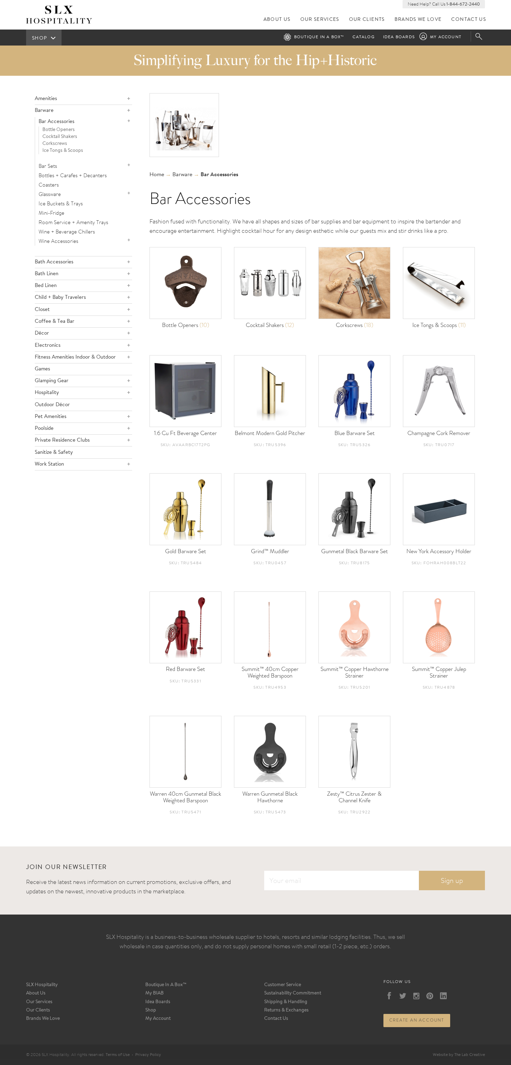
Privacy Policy (148, 1055)
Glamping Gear (51, 381)
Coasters (49, 184)
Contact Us (468, 19)
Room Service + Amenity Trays (73, 222)
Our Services (319, 19)
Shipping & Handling (285, 1002)
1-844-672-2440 (463, 4)
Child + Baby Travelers (60, 297)
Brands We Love (418, 19)
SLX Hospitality (42, 985)
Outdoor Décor (52, 405)
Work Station (49, 464)
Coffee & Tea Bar (54, 321)
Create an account (417, 1020)
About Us (277, 19)
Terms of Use (118, 1055)
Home (156, 175)
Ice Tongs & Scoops (62, 150)
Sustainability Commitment (292, 993)
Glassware (50, 194)
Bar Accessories (56, 121)
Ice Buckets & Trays (61, 203)
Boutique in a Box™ (319, 37)
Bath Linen (46, 274)
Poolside (44, 428)
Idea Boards (399, 37)
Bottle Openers (58, 130)
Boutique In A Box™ (166, 985)
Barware (44, 110)
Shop (150, 1010)
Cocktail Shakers (59, 136)
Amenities (46, 98)
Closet (42, 309)
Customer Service (282, 985)
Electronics (47, 345)
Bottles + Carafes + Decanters (73, 175)
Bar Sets (48, 166)
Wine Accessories (58, 241)
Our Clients (367, 19)
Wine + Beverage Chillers (67, 231)
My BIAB (154, 993)
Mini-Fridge (51, 212)
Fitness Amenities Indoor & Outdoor (75, 357)
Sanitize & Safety (54, 452)
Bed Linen (46, 285)
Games (42, 369)
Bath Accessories (54, 262)
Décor (42, 333)
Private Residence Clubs (62, 440)
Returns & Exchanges (286, 1010)
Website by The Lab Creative (459, 1055)
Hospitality (47, 392)
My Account (445, 37)
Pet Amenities (50, 416)
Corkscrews (54, 143)
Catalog (363, 37)
